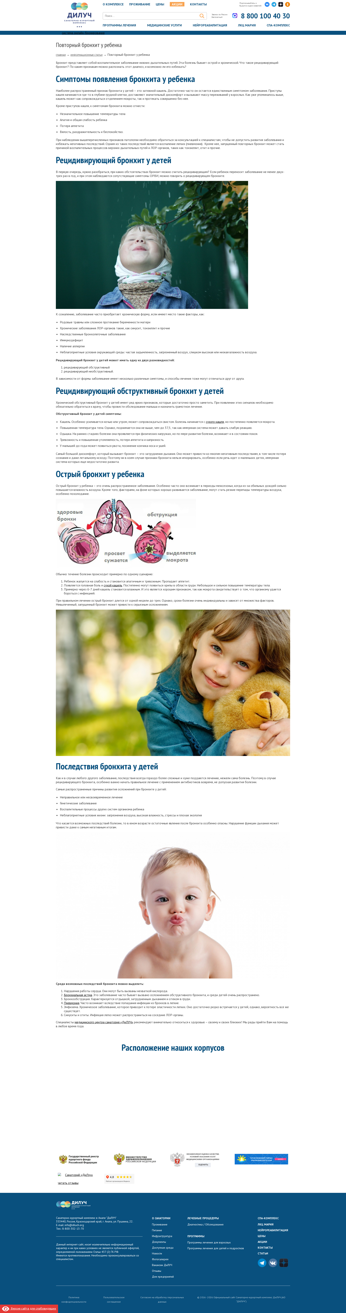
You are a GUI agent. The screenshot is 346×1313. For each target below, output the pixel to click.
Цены (262, 1236)
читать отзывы (68, 1183)
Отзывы (156, 1271)
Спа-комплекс (278, 25)
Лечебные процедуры (203, 1218)
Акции (177, 4)
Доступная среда (162, 1247)
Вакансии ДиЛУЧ (162, 1265)
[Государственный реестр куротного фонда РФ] (79, 1159)
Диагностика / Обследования (205, 1224)
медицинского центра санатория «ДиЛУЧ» (104, 1022)
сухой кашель (113, 585)
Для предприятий (163, 1276)
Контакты (198, 4)
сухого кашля (215, 422)
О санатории (161, 1218)
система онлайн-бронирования (83, 33)
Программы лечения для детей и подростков (215, 1248)
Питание (157, 1230)
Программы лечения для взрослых (209, 1242)
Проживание (139, 4)
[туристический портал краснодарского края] (261, 1159)
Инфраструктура (162, 1236)
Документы (159, 1242)
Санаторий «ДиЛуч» (79, 1175)
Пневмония (71, 1003)
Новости (157, 1253)
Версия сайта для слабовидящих (32, 1308)
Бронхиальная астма (78, 995)
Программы (195, 1236)
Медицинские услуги (164, 25)
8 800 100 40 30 (265, 15)
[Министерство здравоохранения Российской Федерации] (135, 1159)
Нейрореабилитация (210, 25)
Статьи (263, 1253)
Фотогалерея (160, 1259)
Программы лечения (119, 25)
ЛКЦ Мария (247, 25)
